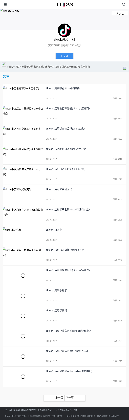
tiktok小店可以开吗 (56, 310)
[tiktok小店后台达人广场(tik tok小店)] (23, 174)
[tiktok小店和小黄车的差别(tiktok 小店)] (23, 356)
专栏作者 (74, 410)
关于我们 (9, 410)
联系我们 (17, 410)
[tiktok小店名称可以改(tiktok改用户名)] (23, 154)
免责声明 (41, 410)
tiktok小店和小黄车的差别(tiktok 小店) (67, 350)
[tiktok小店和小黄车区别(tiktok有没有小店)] (23, 336)
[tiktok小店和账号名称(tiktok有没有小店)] (23, 215)
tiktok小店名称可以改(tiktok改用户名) (66, 148)
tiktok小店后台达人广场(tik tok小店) (65, 169)
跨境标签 (25, 410)
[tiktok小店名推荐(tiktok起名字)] (23, 94)
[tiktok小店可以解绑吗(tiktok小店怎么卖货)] (23, 376)
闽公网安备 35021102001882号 (81, 416)
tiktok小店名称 (54, 229)
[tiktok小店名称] (23, 235)
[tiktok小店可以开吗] (23, 316)
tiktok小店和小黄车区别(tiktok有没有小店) (69, 330)
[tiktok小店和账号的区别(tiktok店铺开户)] (23, 275)
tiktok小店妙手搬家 (56, 290)
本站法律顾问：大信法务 (108, 416)
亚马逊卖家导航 (35, 416)
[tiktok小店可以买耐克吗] (23, 195)
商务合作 (57, 410)
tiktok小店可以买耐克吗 (59, 189)
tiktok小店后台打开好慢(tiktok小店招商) (68, 108)
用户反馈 (49, 410)
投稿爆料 (65, 410)
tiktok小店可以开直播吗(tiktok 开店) (65, 249)
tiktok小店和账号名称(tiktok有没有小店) (68, 209)
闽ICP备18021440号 (52, 416)
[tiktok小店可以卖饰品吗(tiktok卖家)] (23, 134)
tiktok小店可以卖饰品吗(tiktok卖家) (65, 128)
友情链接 (33, 410)
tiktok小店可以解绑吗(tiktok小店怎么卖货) (69, 371)
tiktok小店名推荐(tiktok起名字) (63, 88)
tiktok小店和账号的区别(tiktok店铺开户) (68, 270)
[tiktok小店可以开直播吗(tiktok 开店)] (23, 255)
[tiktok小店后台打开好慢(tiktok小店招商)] (23, 114)
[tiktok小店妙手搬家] (23, 296)
